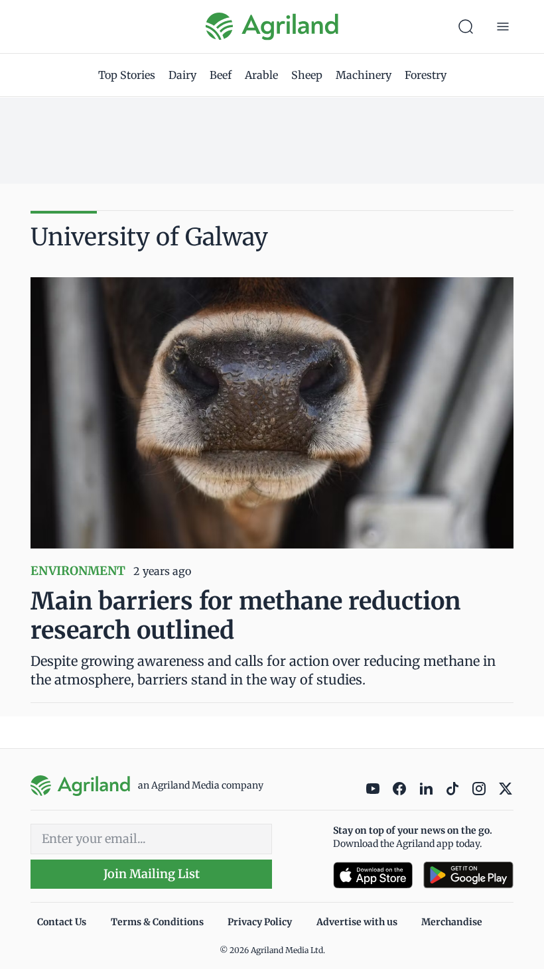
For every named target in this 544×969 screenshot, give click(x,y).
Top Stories (126, 75)
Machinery (363, 75)
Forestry (425, 75)
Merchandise (451, 922)
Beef (221, 75)
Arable (261, 75)
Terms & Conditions (157, 922)
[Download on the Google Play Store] (468, 875)
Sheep (306, 75)
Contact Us (61, 922)
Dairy (182, 75)
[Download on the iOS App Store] (373, 875)
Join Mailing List (151, 873)
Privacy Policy (260, 922)
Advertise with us (356, 922)
